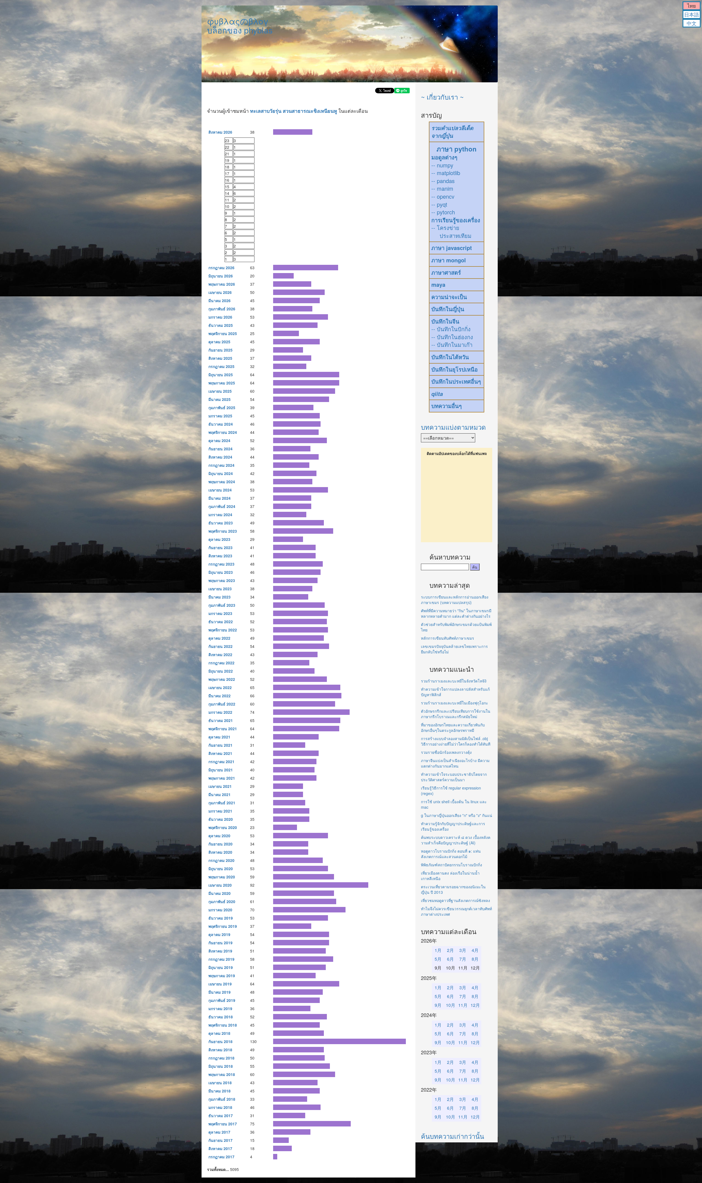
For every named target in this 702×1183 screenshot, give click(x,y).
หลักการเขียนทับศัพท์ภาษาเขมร (447, 638)
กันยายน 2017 (220, 1140)
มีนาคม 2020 (219, 893)
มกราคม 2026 (220, 317)
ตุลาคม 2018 (219, 1033)
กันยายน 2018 (220, 1041)
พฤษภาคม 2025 (221, 383)
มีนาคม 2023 (219, 597)
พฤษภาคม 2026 (221, 284)
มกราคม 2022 (220, 712)
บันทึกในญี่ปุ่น (447, 309)
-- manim (442, 188)
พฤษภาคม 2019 (221, 975)
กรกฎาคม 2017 (221, 1156)
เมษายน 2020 (220, 885)
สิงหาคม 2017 (220, 1148)
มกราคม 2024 (220, 514)
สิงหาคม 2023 (220, 555)
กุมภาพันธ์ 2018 (221, 1099)
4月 (475, 950)
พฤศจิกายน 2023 (222, 531)
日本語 (691, 14)
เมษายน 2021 (220, 786)
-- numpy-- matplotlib (445, 169)
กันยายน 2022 (220, 646)
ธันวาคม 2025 (220, 325)
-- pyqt (439, 204)
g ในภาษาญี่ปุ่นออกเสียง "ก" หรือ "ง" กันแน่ (456, 815)
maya (438, 284)
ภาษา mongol (448, 260)
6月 (450, 959)
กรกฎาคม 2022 (221, 662)
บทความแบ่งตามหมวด (453, 427)
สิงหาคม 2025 (220, 358)
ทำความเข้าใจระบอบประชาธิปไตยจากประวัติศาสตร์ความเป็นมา (454, 776)
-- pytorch (443, 212)
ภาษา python (457, 148)
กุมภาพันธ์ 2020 (221, 901)
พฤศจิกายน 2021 (222, 728)
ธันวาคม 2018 (220, 1016)
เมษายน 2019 (220, 984)
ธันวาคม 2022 (220, 621)
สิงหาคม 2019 (220, 951)
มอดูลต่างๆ (444, 157)
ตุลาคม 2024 (219, 440)
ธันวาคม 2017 (220, 1115)
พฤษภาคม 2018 (221, 1074)
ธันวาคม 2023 (220, 523)
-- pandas (443, 181)
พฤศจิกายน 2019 (222, 926)
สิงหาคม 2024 (220, 457)
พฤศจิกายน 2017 (222, 1123)
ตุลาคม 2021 (219, 737)
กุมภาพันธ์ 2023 (221, 605)
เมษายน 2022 (220, 687)
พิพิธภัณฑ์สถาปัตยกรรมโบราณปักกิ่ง (451, 864)
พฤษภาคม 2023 (221, 580)
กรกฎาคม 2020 (221, 860)
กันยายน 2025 (220, 350)
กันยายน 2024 (220, 448)
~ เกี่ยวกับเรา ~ (442, 97)
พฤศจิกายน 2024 (222, 432)
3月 (462, 950)
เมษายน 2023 (220, 588)
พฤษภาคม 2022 (221, 679)
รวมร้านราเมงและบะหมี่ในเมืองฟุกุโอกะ (454, 703)
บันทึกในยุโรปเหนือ (454, 369)
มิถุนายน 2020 (220, 868)
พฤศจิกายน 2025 (222, 333)
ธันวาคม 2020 (220, 819)
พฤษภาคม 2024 (221, 481)
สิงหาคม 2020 (220, 852)
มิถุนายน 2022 (220, 671)
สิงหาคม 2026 (220, 132)
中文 (692, 23)
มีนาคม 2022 (219, 695)
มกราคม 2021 (220, 811)
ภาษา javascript (451, 248)
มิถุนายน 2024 (220, 473)
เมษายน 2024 (220, 490)
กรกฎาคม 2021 (221, 761)
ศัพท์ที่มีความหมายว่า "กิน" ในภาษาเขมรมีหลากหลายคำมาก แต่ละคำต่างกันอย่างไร (456, 613)
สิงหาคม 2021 (220, 753)
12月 (475, 1005)
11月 (463, 1005)
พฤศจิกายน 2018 (222, 1025)
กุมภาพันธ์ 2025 (221, 407)
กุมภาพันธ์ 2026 (221, 308)
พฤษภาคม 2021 (221, 778)
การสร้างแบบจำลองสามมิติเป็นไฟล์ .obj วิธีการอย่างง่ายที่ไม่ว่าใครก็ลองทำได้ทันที (455, 741)
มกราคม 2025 (220, 415)
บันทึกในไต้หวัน (450, 357)
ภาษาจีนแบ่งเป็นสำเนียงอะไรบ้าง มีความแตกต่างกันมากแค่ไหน (455, 763)
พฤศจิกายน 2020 (222, 827)
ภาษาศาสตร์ (446, 272)
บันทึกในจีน (445, 321)
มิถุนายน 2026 (220, 276)
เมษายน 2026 (220, 292)
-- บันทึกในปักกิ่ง (451, 329)
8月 (475, 959)
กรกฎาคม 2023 (221, 564)
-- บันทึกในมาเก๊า (451, 345)
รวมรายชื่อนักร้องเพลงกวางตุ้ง (446, 752)
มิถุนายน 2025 (220, 374)
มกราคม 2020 (220, 909)
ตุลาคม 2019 (219, 934)
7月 (462, 959)
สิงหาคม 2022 (220, 654)
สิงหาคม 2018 (220, 1049)
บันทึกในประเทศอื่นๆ (456, 381)
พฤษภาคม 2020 (221, 876)
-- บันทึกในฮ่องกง (452, 337)
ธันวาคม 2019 (220, 918)
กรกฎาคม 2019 (221, 959)
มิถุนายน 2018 (220, 1066)
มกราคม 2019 (220, 1008)
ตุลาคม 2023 (219, 539)
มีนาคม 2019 (219, 992)
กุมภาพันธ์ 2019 (221, 1000)
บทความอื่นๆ (446, 406)
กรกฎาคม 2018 (221, 1058)
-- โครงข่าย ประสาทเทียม (451, 232)
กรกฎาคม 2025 (221, 366)
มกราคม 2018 (220, 1107)
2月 (450, 950)
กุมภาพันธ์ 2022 (221, 704)
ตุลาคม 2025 (219, 341)
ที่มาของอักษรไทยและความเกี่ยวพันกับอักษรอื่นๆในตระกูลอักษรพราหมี (453, 727)
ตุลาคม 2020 (219, 835)
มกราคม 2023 (220, 613)
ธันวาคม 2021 (220, 720)
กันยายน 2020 (220, 844)
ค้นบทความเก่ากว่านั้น (452, 1136)
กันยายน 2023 (220, 547)
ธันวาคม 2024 (220, 424)
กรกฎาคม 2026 (221, 267)
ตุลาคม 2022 (219, 638)
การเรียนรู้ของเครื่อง (455, 220)
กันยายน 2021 (220, 745)
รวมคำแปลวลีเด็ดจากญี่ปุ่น (452, 132)
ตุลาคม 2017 (219, 1132)
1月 (438, 950)
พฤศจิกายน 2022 (222, 630)
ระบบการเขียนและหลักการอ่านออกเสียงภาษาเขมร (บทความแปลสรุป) (454, 599)
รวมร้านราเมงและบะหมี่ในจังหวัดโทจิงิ (453, 681)
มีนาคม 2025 (219, 399)
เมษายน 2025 (220, 391)
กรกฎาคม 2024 (221, 465)
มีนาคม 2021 (219, 794)
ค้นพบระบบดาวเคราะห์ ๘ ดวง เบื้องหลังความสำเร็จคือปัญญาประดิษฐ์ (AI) (455, 839)
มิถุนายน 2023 (220, 572)
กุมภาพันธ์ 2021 (221, 802)
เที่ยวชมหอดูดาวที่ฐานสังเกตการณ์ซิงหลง (455, 900)
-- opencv (442, 196)
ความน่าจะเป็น (449, 297)
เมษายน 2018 (220, 1082)
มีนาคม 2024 (219, 498)
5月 (438, 959)
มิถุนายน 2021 (220, 769)
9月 (438, 1005)
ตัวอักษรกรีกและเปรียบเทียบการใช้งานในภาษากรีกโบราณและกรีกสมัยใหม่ (455, 713)
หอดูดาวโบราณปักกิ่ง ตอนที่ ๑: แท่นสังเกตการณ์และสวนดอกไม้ (451, 853)
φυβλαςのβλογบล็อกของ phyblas (240, 25)
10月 (450, 1005)
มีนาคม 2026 (219, 300)
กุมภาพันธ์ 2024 (221, 506)
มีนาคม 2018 (219, 1091)
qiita (437, 394)
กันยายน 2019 (220, 942)
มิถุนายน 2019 (220, 967)
